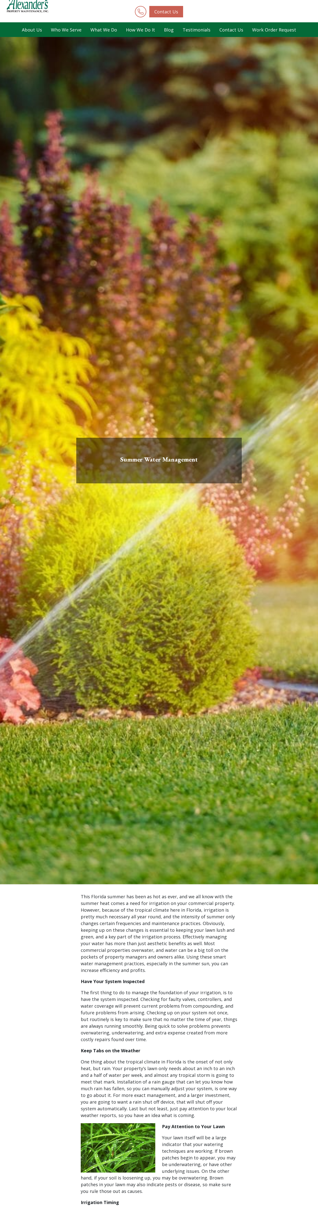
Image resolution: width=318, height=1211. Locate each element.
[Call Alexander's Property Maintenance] (140, 11)
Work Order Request (274, 30)
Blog (169, 30)
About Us (32, 30)
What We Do (103, 30)
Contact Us (166, 12)
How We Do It (140, 30)
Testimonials (196, 30)
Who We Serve (66, 30)
